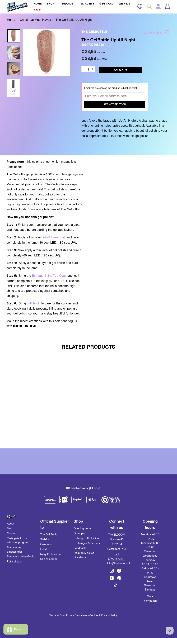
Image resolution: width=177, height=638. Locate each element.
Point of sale (14, 561)
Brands (67, 3)
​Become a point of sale (20, 556)
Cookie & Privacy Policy (103, 615)
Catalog (11, 533)
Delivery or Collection (86, 538)
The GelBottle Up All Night (73, 19)
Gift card (106, 3)
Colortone (46, 544)
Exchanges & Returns (87, 543)
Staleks (44, 539)
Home (38, 3)
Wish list (125, 3)
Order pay (80, 533)
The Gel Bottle (48, 534)
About (10, 523)
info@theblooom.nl (118, 563)
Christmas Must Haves (35, 19)
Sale (37, 10)
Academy (87, 3)
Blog (9, 528)
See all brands (49, 559)
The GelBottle (94, 31)
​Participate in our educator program (18, 540)
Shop (50, 3)
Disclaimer (81, 615)
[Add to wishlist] (167, 33)
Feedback (80, 548)
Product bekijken (26, 420)
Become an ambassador (14, 549)
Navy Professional (51, 554)
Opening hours (83, 528)
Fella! (43, 549)
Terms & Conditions (60, 615)
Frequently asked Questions (84, 555)
